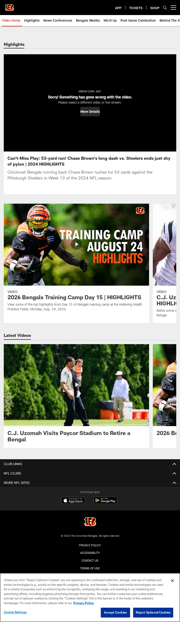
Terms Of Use (90, 568)
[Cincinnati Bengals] (90, 522)
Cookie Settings (15, 612)
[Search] (165, 7)
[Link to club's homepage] (9, 5)
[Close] (172, 580)
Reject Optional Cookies (153, 612)
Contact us (90, 560)
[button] (90, 111)
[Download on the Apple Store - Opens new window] (73, 501)
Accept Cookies (115, 612)
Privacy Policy (90, 545)
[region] (90, 597)
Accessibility (90, 552)
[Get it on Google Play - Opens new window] (105, 503)
